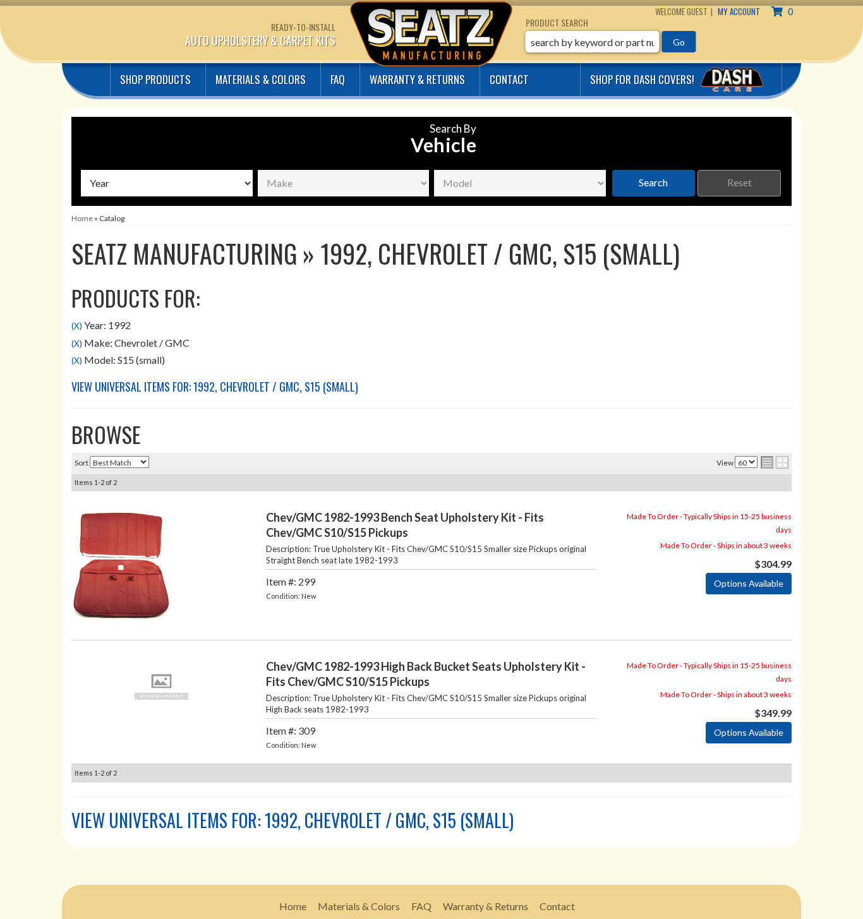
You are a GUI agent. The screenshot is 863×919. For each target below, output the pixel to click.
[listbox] (167, 183)
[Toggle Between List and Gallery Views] (774, 462)
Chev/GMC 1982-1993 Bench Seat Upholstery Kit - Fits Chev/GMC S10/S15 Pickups (405, 524)
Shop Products (155, 79)
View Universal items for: (214, 386)
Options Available (748, 583)
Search (653, 182)
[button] (611, 41)
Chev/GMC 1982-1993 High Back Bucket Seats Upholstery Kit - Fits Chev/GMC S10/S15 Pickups (426, 673)
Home (292, 906)
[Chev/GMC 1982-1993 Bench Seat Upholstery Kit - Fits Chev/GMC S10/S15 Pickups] (121, 564)
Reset (739, 182)
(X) (76, 326)
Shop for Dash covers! (643, 79)
